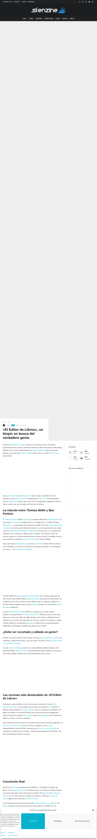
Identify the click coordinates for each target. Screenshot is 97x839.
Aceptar (33, 821)
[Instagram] (86, 1)
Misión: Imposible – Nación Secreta (83, 501)
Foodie (58, 18)
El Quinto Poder (82, 493)
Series (31, 18)
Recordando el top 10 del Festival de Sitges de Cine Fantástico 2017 (84, 484)
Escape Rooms (48, 18)
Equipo (24, 1)
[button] (93, 810)
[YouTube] (89, 1)
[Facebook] (79, 1)
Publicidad (31, 1)
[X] (82, 1)
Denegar (57, 821)
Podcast (65, 18)
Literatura (38, 18)
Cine (24, 18)
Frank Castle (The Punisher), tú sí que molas (83, 475)
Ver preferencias (82, 821)
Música (72, 18)
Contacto (17, 1)
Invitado (8, 425)
